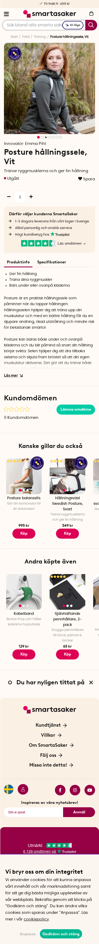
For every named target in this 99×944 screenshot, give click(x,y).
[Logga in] (20, 790)
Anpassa (28, 934)
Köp (67, 533)
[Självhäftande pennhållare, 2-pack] (67, 592)
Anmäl (79, 812)
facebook (58, 790)
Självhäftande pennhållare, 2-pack (67, 619)
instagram (72, 790)
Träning (40, 36)
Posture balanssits (23, 498)
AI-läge (75, 25)
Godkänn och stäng (61, 934)
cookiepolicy (36, 919)
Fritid (26, 36)
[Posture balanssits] (24, 476)
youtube (87, 790)
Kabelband (24, 614)
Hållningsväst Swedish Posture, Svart (67, 503)
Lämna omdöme (75, 409)
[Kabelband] (24, 592)
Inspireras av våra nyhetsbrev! (49, 802)
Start (14, 36)
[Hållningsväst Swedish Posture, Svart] (67, 476)
